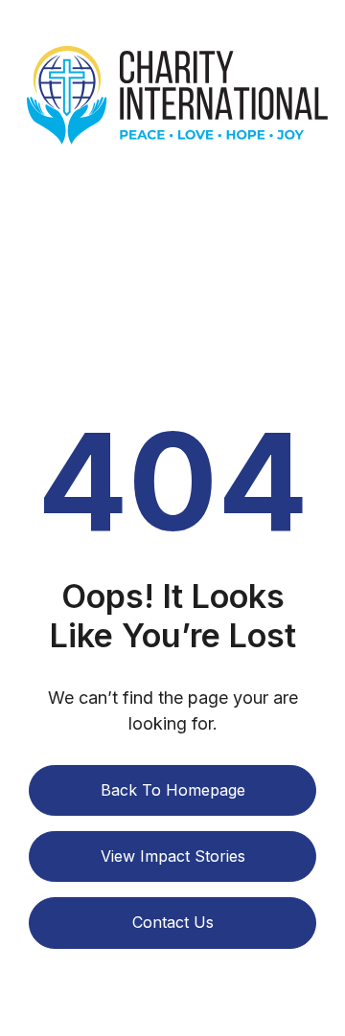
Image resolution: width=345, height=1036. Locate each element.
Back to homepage (173, 790)
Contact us (173, 922)
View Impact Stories (173, 856)
